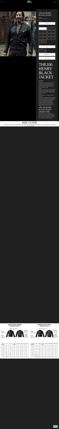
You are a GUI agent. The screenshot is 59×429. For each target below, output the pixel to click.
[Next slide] (34, 34)
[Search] (4, 1)
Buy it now (47, 58)
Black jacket (41, 81)
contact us (27, 125)
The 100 (40, 94)
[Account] (55, 1)
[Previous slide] (1, 34)
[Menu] (1, 1)
